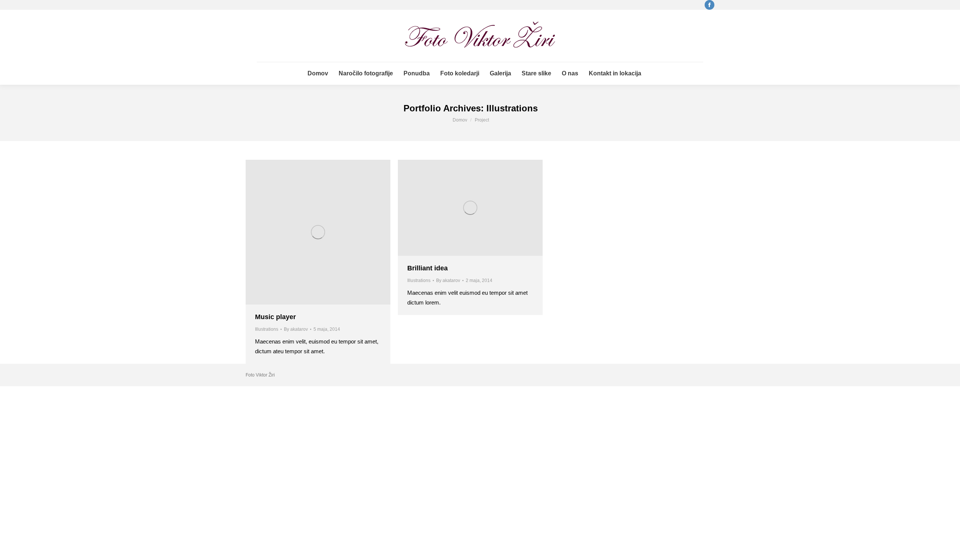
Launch (298, 232)
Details (338, 232)
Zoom (318, 232)
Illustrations (266, 329)
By (296, 329)
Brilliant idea (427, 268)
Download (450, 208)
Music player (275, 317)
